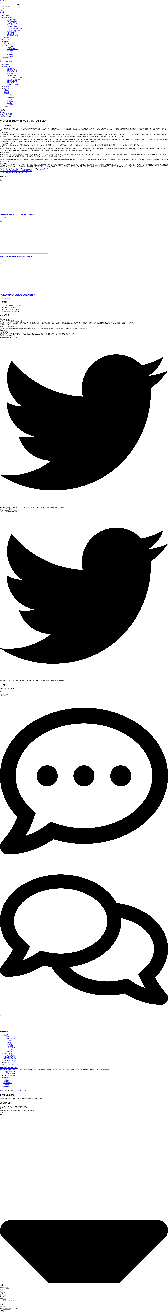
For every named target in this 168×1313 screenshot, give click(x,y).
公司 (1, 1285)
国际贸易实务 (11, 1038)
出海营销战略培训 (9, 1075)
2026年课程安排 (12, 68)
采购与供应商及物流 (10, 1060)
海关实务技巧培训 (12, 72)
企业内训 (6, 90)
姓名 (1, 1289)
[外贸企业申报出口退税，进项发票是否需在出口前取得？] (26, 291)
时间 (1, 1114)
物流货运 (10, 1044)
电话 (1, 1291)
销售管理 (6, 1062)
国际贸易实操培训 (9, 1072)
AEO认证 (10, 95)
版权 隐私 (3, 1091)
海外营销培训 (11, 73)
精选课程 (6, 86)
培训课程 (6, 66)
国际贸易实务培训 (12, 70)
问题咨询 (31, 1110)
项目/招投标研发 (9, 1064)
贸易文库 (6, 92)
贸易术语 (10, 1040)
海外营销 (10, 1046)
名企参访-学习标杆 (13, 84)
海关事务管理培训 (9, 1073)
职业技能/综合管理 (9, 1057)
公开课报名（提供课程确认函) (11, 1110)
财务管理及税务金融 (10, 1059)
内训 (24, 1110)
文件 (1, 1308)
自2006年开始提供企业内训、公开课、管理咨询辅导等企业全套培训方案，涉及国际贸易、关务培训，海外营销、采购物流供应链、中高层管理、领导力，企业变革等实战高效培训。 (56, 1070)
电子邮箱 (3, 1287)
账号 (1, 1298)
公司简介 (6, 64)
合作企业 (6, 1086)
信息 (1, 1305)
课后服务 (10, 103)
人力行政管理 (8, 1053)
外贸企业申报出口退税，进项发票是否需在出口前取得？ (17, 295)
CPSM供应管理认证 (13, 75)
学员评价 (6, 1079)
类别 (1, 1108)
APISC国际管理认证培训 (14, 77)
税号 (1, 1295)
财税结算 (10, 1042)
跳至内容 (3, 1)
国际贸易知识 (8, 125)
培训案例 (10, 105)
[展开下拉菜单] (10, 94)
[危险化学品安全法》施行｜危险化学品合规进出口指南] (24, 210)
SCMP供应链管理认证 (14, 79)
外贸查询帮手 (8, 1083)
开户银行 (3, 1296)
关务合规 (10, 1051)
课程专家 (6, 88)
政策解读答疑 (11, 1048)
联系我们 (6, 106)
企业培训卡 (7, 1077)
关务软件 (10, 99)
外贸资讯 (10, 101)
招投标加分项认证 (12, 97)
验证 (1, 1306)
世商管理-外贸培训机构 (9, 1068)
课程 (1, 1112)
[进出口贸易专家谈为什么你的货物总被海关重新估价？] (24, 253)
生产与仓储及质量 (9, 1055)
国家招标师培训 (12, 83)
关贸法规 (10, 1049)
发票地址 (3, 1293)
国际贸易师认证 (12, 81)
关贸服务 (6, 94)
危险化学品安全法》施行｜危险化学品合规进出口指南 (17, 214)
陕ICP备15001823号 (20, 1091)
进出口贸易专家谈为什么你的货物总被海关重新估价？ (17, 256)
